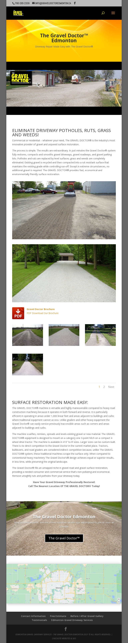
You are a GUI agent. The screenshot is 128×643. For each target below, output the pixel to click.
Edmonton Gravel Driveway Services (72, 620)
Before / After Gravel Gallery (87, 616)
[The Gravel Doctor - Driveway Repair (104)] (100, 345)
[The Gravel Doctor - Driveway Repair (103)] (64, 345)
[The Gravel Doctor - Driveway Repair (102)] (27, 345)
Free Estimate (58, 616)
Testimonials (39, 620)
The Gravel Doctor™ (64, 538)
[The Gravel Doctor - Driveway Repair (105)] (27, 374)
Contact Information (33, 616)
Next (111, 387)
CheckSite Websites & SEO (64, 638)
